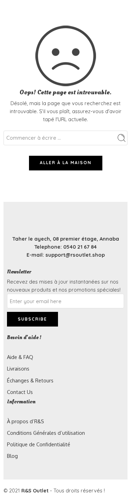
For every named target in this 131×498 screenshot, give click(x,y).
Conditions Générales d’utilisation (46, 433)
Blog (12, 456)
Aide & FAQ (20, 357)
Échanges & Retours (30, 380)
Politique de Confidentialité (38, 444)
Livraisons (18, 368)
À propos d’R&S (25, 421)
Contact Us (20, 392)
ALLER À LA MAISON (66, 162)
